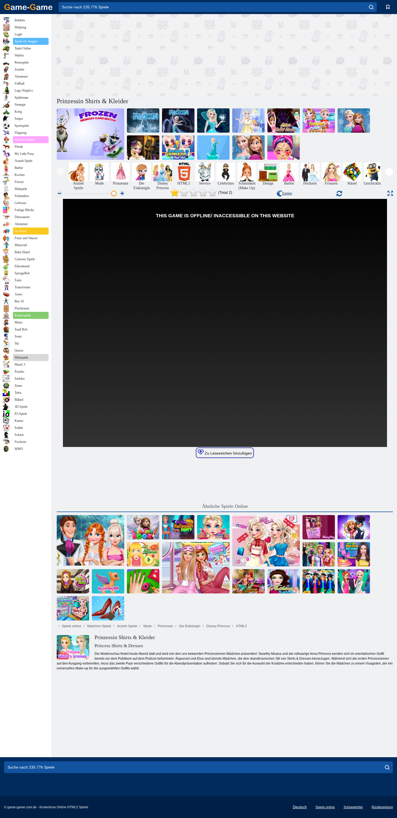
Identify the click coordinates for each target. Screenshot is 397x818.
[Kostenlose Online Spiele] (28, 7)
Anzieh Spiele (126, 626)
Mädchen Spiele (98, 626)
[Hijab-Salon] (73, 581)
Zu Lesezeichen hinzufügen (228, 453)
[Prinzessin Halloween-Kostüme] (143, 147)
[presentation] (61, 172)
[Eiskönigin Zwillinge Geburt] (73, 608)
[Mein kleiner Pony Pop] (108, 581)
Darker (287, 193)
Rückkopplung (382, 807)
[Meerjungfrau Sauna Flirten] (248, 581)
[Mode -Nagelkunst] (143, 581)
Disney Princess (218, 626)
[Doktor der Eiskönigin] (283, 147)
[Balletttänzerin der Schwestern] (283, 120)
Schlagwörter (353, 807)
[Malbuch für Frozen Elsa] (143, 527)
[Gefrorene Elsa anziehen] (213, 120)
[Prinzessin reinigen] (108, 608)
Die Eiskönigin (189, 626)
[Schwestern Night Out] (354, 581)
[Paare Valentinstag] (318, 554)
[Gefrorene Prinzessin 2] (248, 120)
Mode (147, 626)
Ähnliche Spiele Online (225, 506)
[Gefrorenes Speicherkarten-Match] (90, 134)
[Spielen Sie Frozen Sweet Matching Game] (143, 120)
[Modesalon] (283, 581)
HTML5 (241, 626)
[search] (371, 7)
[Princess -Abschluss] (318, 581)
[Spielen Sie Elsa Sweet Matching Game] (178, 120)
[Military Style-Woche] (266, 540)
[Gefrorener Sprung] (213, 147)
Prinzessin (165, 626)
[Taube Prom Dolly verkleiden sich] (318, 527)
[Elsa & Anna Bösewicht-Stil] (354, 120)
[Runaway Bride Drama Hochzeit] (90, 540)
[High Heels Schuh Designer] (354, 554)
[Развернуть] (390, 193)
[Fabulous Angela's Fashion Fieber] (354, 527)
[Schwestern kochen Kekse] (318, 120)
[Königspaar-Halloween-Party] (178, 527)
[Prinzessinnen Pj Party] (196, 567)
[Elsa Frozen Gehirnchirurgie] (213, 527)
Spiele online (71, 626)
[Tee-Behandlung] (143, 554)
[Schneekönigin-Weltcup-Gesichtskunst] (178, 147)
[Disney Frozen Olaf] (248, 147)
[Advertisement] (140, 55)
